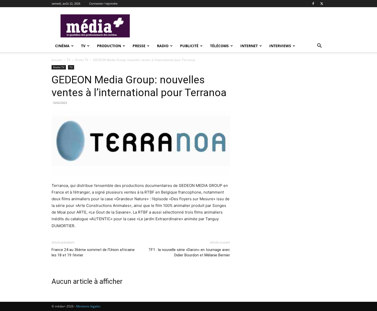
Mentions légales (88, 306)
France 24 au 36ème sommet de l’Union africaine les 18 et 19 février (93, 252)
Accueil (57, 60)
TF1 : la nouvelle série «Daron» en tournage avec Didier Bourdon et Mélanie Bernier (189, 252)
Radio (162, 45)
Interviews (280, 45)
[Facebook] (313, 3)
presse (139, 45)
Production (109, 45)
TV (83, 45)
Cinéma (62, 45)
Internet (249, 45)
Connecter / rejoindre (103, 3)
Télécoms (219, 45)
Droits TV (81, 60)
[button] (319, 46)
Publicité (189, 45)
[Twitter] (321, 3)
